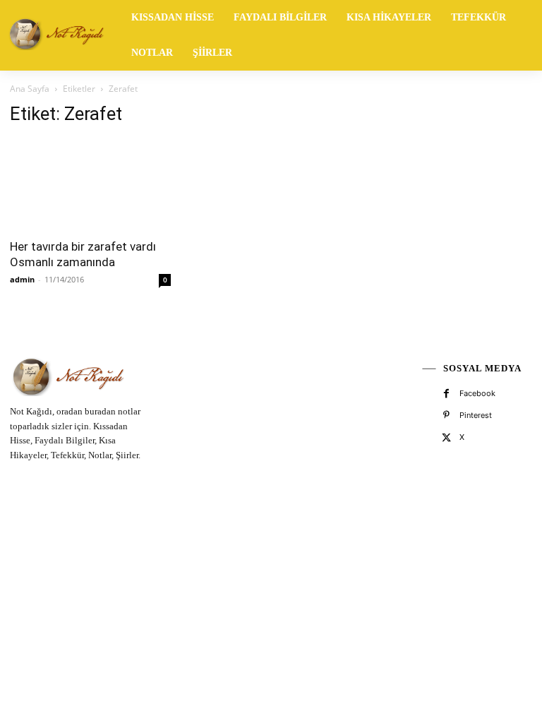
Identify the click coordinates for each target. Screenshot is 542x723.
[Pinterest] (446, 415)
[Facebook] (446, 393)
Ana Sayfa (29, 89)
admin (22, 279)
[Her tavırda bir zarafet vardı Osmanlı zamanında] (90, 184)
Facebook (477, 393)
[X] (446, 438)
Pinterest (475, 415)
